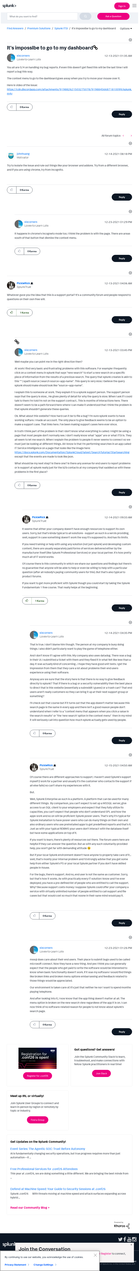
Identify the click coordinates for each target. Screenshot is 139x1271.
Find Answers (15, 28)
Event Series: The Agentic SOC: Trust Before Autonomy (47, 1149)
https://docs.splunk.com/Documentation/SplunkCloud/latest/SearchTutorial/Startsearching (72, 452)
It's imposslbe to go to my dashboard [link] (94, 28)
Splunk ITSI (61, 28)
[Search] (85, 16)
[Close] (95, 1255)
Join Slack (101, 1073)
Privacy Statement (15, 1264)
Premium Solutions (39, 28)
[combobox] (49, 16)
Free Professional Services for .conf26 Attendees (44, 1169)
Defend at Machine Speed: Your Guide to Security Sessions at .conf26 (58, 1189)
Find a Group (37, 1119)
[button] (130, 40)
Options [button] (123, 28)
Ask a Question (113, 16)
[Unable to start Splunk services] (124, 135)
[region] (50, 1261)
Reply (122, 114)
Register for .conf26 (37, 1075)
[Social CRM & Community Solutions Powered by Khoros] (122, 1225)
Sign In (122, 6)
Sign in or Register (100, 1253)
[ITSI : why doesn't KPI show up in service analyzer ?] (130, 135)
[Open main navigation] (134, 5)
